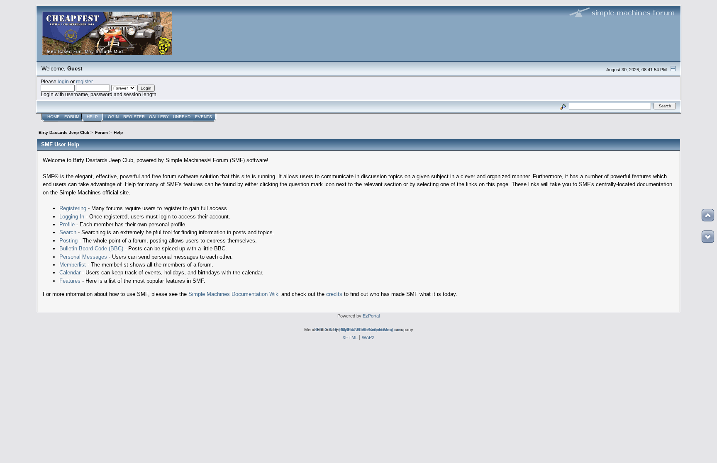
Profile (67, 224)
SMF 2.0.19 (325, 329)
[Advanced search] (562, 106)
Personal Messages (83, 257)
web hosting (381, 329)
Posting (68, 241)
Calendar (69, 272)
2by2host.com (353, 329)
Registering (72, 208)
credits (334, 294)
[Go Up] (708, 215)
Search (67, 232)
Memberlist (72, 265)
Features (69, 281)
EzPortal (371, 315)
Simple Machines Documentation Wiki (234, 294)
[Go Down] (708, 236)
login (63, 81)
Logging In (71, 216)
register (84, 81)
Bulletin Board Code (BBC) (91, 248)
